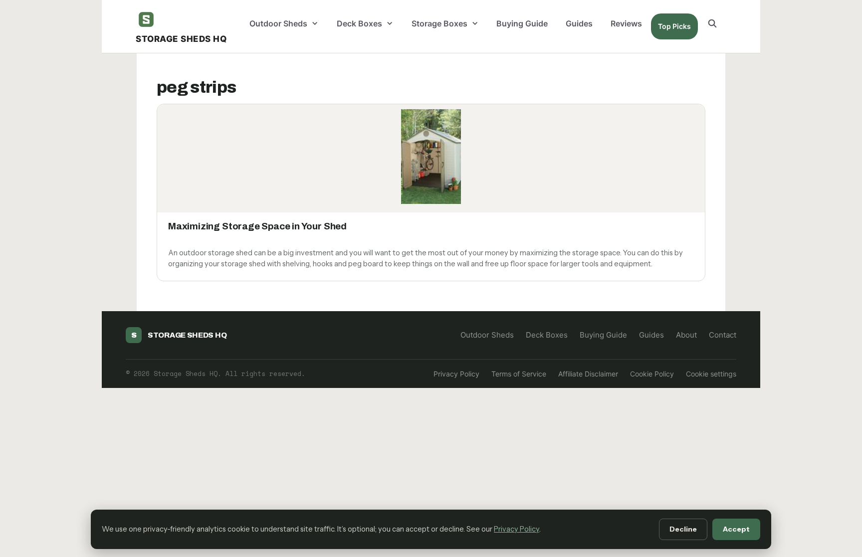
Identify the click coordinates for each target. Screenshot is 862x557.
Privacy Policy (456, 374)
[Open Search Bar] (712, 23)
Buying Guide (522, 23)
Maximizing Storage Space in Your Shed (257, 226)
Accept (736, 529)
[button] (317, 23)
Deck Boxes (359, 23)
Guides (579, 23)
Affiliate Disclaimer (588, 374)
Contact (722, 335)
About (686, 335)
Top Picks (674, 26)
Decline (683, 529)
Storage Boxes (439, 23)
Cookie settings (711, 374)
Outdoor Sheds (278, 23)
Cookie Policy (652, 374)
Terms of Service (518, 374)
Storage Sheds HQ (181, 39)
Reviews (626, 23)
